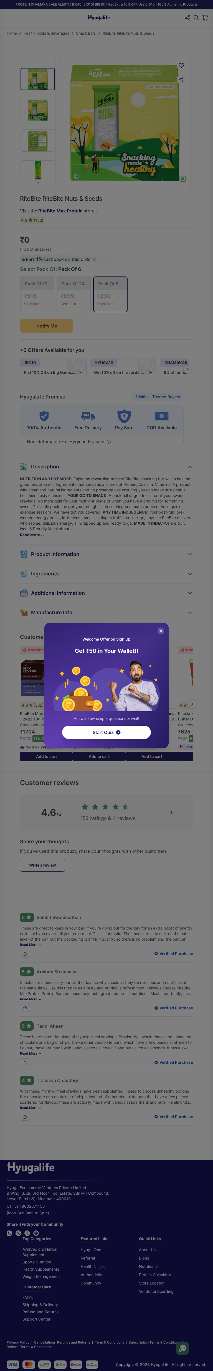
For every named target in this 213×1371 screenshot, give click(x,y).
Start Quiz (103, 732)
